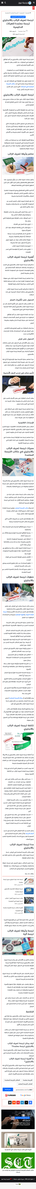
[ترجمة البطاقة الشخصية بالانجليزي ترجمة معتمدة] (29, 891)
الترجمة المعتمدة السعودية (11, 13)
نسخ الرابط (8, 1089)
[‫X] (26, 1102)
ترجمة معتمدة (27, 1080)
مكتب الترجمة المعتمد (21, 508)
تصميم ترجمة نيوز (5, 1179)
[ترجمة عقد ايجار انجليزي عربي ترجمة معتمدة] (29, 881)
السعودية (21, 13)
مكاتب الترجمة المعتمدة (12, 1080)
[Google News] (25, 1095)
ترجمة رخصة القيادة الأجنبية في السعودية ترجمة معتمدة (20, 1124)
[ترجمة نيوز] (25, 3)
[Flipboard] (10, 1095)
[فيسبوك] (30, 1102)
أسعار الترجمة (30, 833)
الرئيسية (27, 13)
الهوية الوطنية (20, 615)
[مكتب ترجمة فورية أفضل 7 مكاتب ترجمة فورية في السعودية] (29, 900)
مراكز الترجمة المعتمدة (15, 698)
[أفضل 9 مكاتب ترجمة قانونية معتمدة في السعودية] (29, 909)
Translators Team (21, 31)
